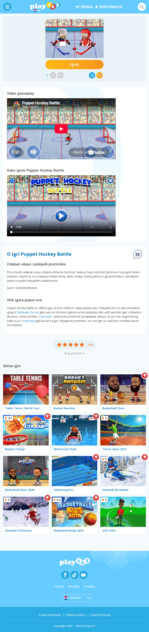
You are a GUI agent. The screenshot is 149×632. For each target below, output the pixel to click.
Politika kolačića (76, 615)
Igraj (74, 64)
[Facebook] (65, 575)
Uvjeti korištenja (100, 615)
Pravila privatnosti (50, 615)
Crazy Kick (28, 321)
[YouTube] (83, 575)
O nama (89, 586)
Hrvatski (75, 597)
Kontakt (73, 586)
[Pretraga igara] (142, 7)
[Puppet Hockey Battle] (74, 38)
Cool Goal (45, 316)
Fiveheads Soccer (28, 312)
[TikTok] (74, 575)
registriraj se (111, 7)
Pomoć (59, 586)
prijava (87, 7)
